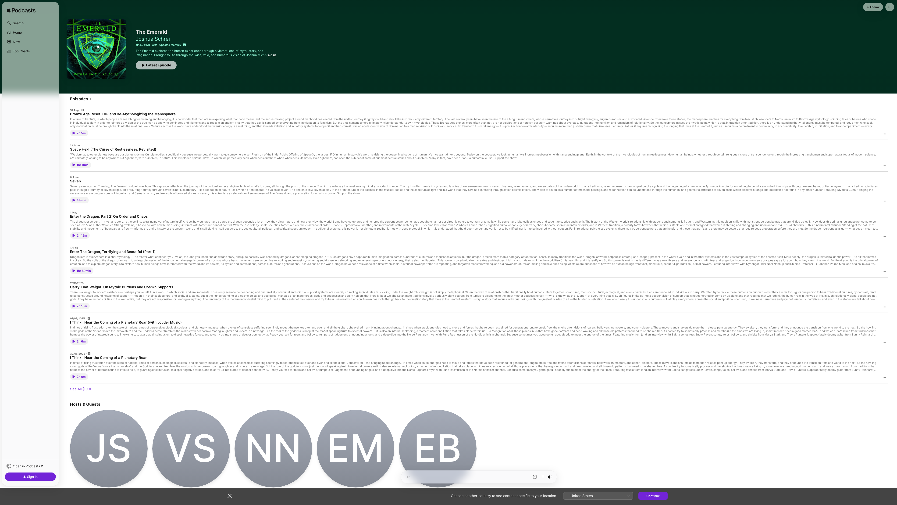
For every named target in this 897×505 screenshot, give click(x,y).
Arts (154, 45)
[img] (21, 10)
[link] (81, 98)
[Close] (230, 496)
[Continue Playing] (542, 477)
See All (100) (80, 389)
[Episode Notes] (535, 477)
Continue (653, 496)
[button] (30, 23)
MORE (272, 55)
